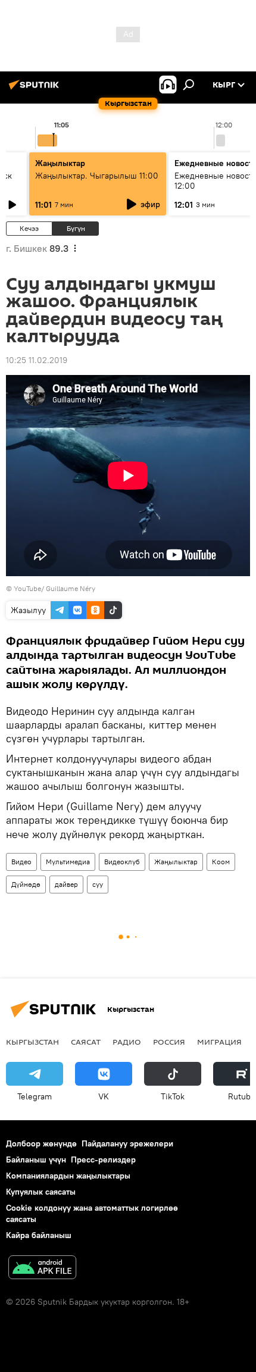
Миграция (219, 1041)
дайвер (66, 884)
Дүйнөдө (25, 884)
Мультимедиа (68, 861)
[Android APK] (42, 1268)
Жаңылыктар (176, 861)
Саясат (86, 1041)
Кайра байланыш (38, 1235)
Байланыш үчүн (36, 1159)
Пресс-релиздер (103, 1159)
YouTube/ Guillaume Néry (54, 588)
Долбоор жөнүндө (41, 1143)
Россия (169, 1041)
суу (97, 884)
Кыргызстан (32, 1041)
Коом (221, 861)
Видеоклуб (122, 861)
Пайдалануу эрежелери (127, 1143)
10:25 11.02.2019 (36, 360)
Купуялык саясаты (41, 1191)
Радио (127, 1041)
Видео (21, 861)
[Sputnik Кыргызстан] (35, 89)
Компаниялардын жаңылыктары (68, 1175)
